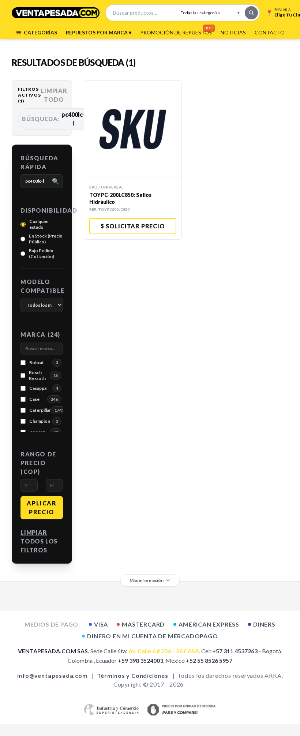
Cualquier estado (39, 224)
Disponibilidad (41, 210)
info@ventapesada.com (52, 675)
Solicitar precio (133, 226)
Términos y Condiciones (132, 675)
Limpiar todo (54, 95)
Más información (147, 580)
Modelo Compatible (41, 286)
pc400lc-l (56, 119)
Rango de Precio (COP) (38, 463)
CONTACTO (270, 32)
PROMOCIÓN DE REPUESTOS (176, 32)
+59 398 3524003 (140, 660)
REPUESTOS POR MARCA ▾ (98, 32)
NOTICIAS (233, 32)
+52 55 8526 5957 (209, 660)
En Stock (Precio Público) (46, 238)
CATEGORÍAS (40, 32)
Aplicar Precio (41, 507)
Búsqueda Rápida (39, 162)
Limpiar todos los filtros (38, 541)
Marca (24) (40, 334)
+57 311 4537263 (235, 650)
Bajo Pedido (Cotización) (41, 253)
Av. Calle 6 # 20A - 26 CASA (163, 650)
